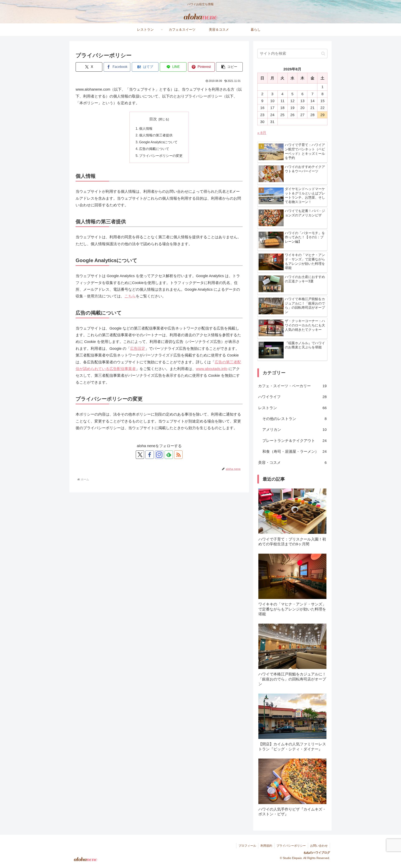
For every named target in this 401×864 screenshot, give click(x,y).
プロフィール (247, 845)
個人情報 (145, 128)
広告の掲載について (154, 149)
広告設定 (137, 348)
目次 (153, 119)
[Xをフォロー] (140, 454)
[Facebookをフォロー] (149, 454)
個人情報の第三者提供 (156, 135)
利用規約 (266, 845)
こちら (130, 296)
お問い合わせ (319, 845)
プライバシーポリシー (291, 845)
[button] (229, 67)
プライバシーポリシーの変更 (161, 155)
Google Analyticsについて (158, 142)
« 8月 (261, 133)
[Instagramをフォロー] (159, 454)
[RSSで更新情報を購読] (178, 454)
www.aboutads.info (211, 369)
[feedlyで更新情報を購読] (169, 454)
